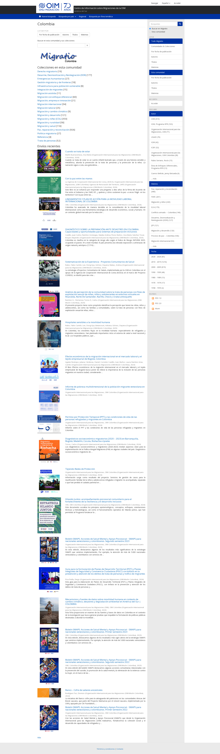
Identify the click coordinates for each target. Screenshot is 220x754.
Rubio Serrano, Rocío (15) (161, 160)
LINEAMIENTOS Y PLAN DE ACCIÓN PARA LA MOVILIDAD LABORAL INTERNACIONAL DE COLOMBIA (98, 200)
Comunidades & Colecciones (163, 46)
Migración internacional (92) (162, 241)
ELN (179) (155, 207)
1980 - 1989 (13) (158, 277)
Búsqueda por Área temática (101, 16)
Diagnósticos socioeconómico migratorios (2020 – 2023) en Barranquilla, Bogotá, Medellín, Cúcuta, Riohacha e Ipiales (102, 440)
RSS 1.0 (158, 298)
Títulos (75, 34)
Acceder (154, 103)
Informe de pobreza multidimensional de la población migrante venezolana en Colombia (105, 388)
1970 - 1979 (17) (158, 282)
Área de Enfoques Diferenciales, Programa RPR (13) (164, 166)
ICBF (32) (155, 147)
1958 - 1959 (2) (157, 288)
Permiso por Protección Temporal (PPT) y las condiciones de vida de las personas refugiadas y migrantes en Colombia (101, 418)
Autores (66, 34)
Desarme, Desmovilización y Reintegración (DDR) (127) (163, 218)
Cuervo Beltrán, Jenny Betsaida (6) (165, 173)
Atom (157, 308)
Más (39, 737)
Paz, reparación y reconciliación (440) (164, 190)
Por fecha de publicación (49, 34)
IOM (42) (155, 142)
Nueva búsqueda (49, 16)
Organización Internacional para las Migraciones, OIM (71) (165, 130)
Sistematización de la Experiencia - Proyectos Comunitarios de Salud (99, 261)
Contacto (119, 749)
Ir (87, 45)
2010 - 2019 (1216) (159, 262)
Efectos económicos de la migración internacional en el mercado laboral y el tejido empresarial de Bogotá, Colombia (103, 357)
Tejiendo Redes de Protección (80, 468)
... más (153, 178)
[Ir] (180, 24)
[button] (166, 3)
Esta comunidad (158, 32)
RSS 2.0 (158, 303)
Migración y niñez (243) (160, 202)
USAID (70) (155, 137)
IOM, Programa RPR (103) (162, 124)
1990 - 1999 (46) (158, 272)
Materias (84, 34)
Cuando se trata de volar (77, 151)
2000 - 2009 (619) (158, 267)
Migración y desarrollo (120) (162, 230)
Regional (82, 16)
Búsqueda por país (67, 16)
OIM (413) (155, 119)
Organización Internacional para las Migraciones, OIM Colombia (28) (165, 153)
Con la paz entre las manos (78, 178)
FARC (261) (155, 197)
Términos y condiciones (106, 749)
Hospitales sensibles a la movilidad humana (87, 322)
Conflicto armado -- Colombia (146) (166, 212)
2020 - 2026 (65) (158, 256)
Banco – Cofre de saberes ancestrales (83, 690)
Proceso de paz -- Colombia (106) (165, 236)
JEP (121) (155, 225)
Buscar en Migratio (159, 28)
